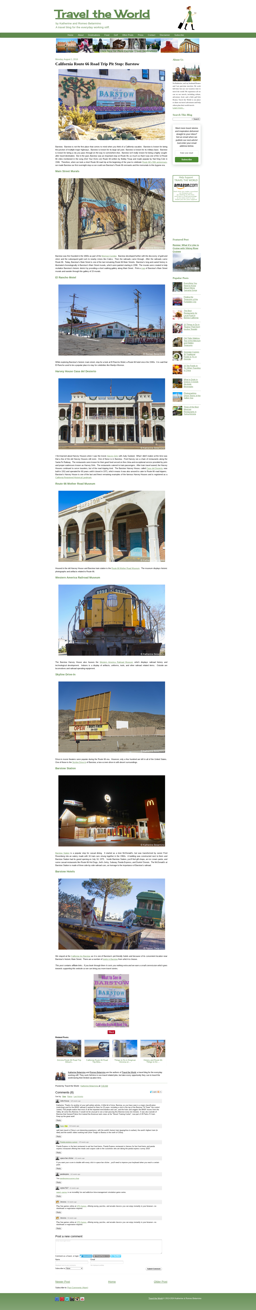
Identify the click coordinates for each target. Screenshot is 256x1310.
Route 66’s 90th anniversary (154, 162)
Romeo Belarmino (98, 1072)
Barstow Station (62, 853)
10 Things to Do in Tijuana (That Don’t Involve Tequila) (192, 327)
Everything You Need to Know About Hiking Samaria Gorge (190, 286)
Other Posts (127, 35)
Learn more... (178, 108)
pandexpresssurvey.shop (69, 1178)
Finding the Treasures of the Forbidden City (191, 299)
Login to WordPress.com (101, 1256)
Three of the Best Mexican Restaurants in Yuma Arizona (191, 410)
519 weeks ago (74, 1126)
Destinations (94, 35)
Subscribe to (60, 1268)
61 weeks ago (74, 1188)
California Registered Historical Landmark (73, 477)
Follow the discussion (159, 1092)
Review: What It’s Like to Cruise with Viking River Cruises (186, 248)
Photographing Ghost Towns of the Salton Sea (192, 395)
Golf (116, 35)
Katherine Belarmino (77, 1072)
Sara (62, 1126)
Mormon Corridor (109, 256)
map (143, 268)
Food (106, 35)
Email (93, 1259)
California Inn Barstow (80, 956)
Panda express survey (68, 1142)
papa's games (61, 1192)
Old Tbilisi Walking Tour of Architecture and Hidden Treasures (192, 341)
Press (140, 35)
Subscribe (179, 35)
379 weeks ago (84, 1142)
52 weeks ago (72, 1202)
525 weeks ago (76, 1101)
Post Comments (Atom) (77, 1288)
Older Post (160, 1281)
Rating (69, 1097)
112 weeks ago (75, 1174)
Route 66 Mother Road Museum (125, 568)
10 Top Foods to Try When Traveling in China (192, 368)
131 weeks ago (80, 1158)
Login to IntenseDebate (86, 1256)
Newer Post (62, 1281)
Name (57, 1259)
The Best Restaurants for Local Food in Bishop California (191, 314)
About (80, 35)
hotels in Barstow (110, 959)
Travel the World (102, 13)
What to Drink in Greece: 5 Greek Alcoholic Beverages (191, 383)
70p (66, 1126)
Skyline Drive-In (79, 762)
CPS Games (81, 1206)
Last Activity (78, 1097)
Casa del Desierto (155, 468)
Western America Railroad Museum (116, 662)
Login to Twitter (115, 1256)
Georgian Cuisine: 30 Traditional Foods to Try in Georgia (191, 355)
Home (70, 35)
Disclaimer (165, 35)
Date (64, 1097)
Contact (151, 35)
